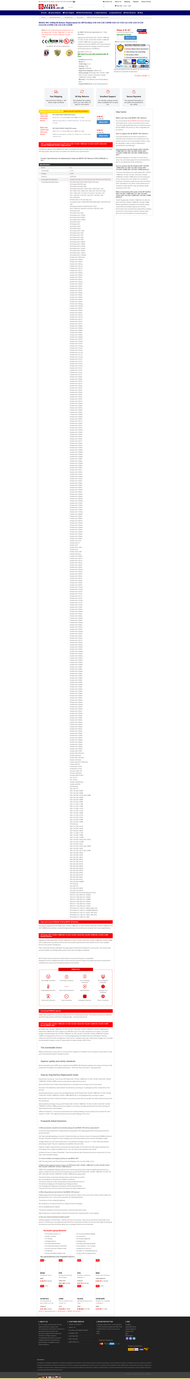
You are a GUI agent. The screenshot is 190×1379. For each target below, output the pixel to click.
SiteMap (128, 1324)
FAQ (149, 1374)
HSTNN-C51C (80, 179)
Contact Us (108, 1)
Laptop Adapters (55, 13)
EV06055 (73, 179)
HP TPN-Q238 (48, 1238)
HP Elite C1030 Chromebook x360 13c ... (87, 1253)
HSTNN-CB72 (106, 179)
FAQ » (98, 1333)
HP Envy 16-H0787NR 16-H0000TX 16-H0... (55, 1253)
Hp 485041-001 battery (137, 121)
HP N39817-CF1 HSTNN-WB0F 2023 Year (87, 1251)
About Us (118, 1)
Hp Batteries (69, 17)
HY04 (79, 1273)
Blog (141, 13)
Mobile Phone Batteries (84, 13)
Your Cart (119, 6)
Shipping (127, 1)
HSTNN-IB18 (44, 1299)
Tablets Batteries (101, 13)
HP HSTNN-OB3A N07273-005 (52, 1243)
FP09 (60, 1273)
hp (84, 62)
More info (103, 122)
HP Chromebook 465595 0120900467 (86, 1234)
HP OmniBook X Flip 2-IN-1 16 (52, 1234)
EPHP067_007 (88, 52)
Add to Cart (130, 38)
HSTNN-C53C (97, 179)
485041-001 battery (74, 1311)
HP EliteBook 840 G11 (50, 1241)
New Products (74, 1342)
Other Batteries (130, 13)
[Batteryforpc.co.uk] (51, 6)
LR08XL (61, 1299)
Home (44, 13)
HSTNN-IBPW (100, 1299)
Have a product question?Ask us (127, 41)
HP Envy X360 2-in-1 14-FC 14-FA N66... (86, 1246)
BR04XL (42, 1273)
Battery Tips (129, 1331)
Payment (136, 1)
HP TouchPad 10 (81, 1236)
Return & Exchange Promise (78, 1330)
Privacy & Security (75, 1324)
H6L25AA (80, 1299)
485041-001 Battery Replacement (98, 17)
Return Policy (146, 1)
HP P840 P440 (48, 1251)
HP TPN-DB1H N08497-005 (83, 1238)
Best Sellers (73, 1339)
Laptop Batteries (116, 13)
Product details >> (142, 75)
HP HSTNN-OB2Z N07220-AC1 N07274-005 (55, 1246)
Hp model (80, 17)
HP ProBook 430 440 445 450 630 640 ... (86, 1243)
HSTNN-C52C (89, 179)
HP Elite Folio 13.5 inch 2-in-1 (84, 1248)
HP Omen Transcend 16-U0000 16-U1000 (55, 1248)
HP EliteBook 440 (81, 1241)
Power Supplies (69, 13)
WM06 (98, 1273)
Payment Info (73, 1333)
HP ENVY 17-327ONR (50, 1236)
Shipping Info (73, 1336)
